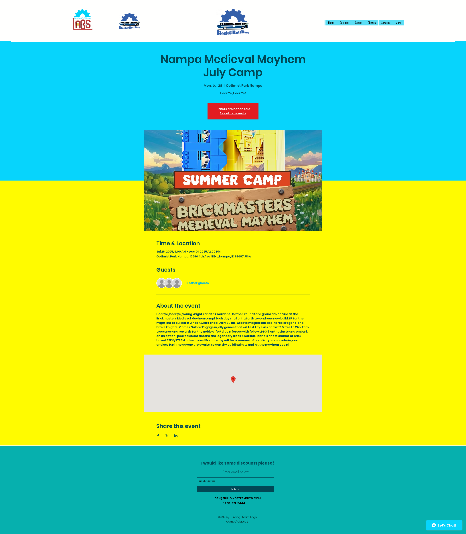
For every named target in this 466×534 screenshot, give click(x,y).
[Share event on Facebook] (158, 435)
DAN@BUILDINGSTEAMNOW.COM (238, 498)
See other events (233, 113)
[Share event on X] (167, 435)
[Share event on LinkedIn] (176, 435)
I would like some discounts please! (237, 463)
